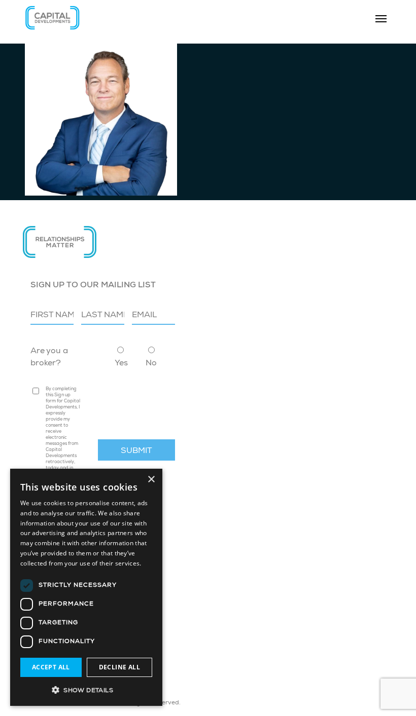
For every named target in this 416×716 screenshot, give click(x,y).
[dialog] (86, 587)
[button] (86, 690)
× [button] (151, 479)
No (151, 364)
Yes (121, 364)
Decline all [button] (119, 667)
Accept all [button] (51, 667)
